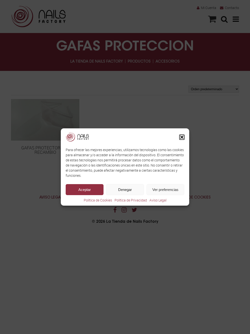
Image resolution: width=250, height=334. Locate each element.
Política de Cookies (98, 200)
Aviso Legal (158, 200)
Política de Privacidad (131, 200)
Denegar (125, 190)
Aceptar (84, 190)
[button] (181, 137)
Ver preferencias (165, 190)
